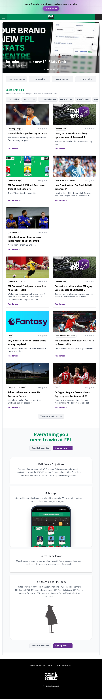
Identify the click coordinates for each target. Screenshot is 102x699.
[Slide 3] (51, 69)
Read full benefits (40, 448)
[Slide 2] (48, 69)
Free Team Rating (16, 79)
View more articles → (51, 416)
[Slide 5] (57, 69)
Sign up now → (62, 448)
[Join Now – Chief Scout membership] (51, 7)
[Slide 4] (54, 69)
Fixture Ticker (86, 79)
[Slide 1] (44, 69)
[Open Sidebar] (98, 17)
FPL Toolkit (39, 79)
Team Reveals (62, 79)
